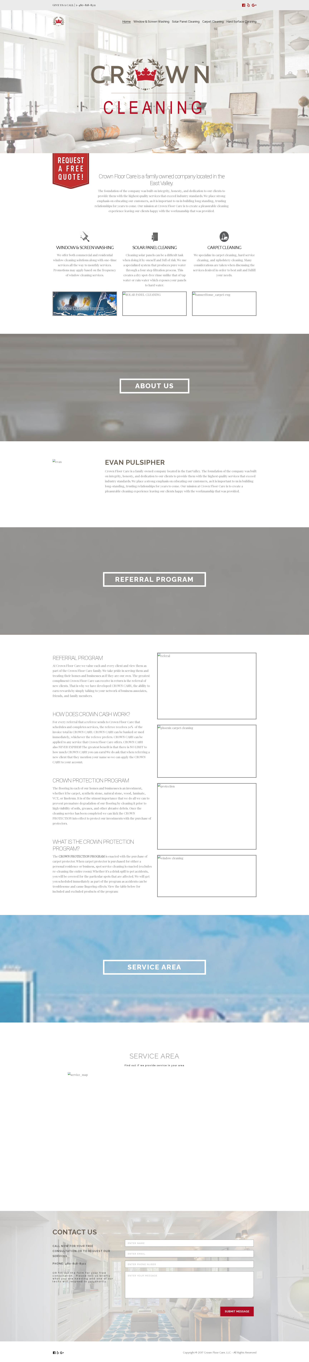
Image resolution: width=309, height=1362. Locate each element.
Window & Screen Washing (151, 21)
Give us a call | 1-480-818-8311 (74, 5)
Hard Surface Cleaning (241, 21)
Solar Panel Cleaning (186, 21)
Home (126, 21)
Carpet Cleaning (213, 21)
